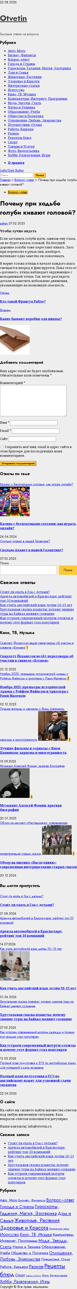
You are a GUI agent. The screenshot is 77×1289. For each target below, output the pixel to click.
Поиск (4, 563)
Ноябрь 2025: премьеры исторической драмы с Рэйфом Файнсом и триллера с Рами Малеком (34, 676)
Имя (4, 422)
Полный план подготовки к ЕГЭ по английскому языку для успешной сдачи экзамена (38, 1065)
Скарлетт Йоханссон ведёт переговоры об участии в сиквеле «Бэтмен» (36, 658)
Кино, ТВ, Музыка (22, 94)
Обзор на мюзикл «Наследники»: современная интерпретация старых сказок (38, 864)
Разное (13, 133)
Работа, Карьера (21, 129)
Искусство (16, 90)
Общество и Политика (25, 116)
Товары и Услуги (21, 146)
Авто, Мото (16, 51)
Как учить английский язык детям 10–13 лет (36, 605)
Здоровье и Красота (23, 81)
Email (5, 430)
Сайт (4, 439)
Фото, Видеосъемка (23, 151)
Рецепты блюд (19, 138)
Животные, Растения (25, 77)
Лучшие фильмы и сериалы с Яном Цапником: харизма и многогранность (33, 750)
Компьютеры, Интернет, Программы (37, 98)
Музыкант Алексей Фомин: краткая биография (32, 766)
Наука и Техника (21, 107)
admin (4, 223)
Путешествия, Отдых (25, 125)
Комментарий (12, 383)
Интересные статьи (24, 85)
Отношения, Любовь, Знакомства (34, 120)
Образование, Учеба (24, 111)
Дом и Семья (18, 72)
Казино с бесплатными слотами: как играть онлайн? (36, 484)
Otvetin (13, 18)
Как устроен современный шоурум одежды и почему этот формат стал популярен (36, 620)
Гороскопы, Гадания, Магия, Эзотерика (39, 68)
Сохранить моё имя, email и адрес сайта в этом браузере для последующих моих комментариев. (36, 451)
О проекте (16, 162)
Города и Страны (21, 64)
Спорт (13, 142)
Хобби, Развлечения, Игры (29, 155)
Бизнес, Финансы (22, 55)
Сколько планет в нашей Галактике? (25, 541)
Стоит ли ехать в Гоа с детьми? (25, 592)
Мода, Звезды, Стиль (24, 103)
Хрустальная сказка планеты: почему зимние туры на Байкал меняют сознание (37, 611)
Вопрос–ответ (19, 59)
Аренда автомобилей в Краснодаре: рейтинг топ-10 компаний (31, 933)
